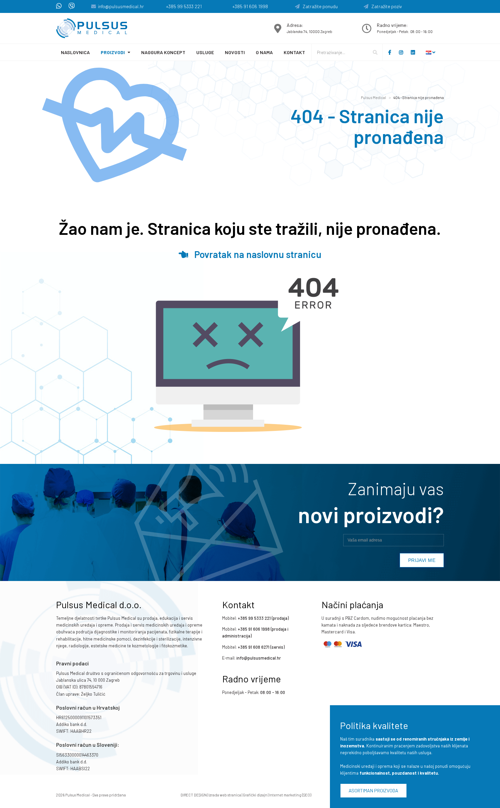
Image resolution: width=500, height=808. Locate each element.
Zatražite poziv (385, 6)
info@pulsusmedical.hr (121, 6)
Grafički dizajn (255, 795)
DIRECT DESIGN (194, 795)
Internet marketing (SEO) (290, 795)
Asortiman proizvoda (373, 790)
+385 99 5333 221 (184, 6)
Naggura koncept (163, 52)
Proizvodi (113, 52)
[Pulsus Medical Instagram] (403, 52)
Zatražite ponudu (319, 6)
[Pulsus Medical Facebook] (389, 52)
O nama (264, 52)
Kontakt (294, 52)
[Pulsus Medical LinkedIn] (415, 52)
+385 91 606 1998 (250, 6)
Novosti (235, 52)
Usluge (205, 52)
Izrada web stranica (225, 795)
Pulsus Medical (373, 97)
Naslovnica (75, 52)
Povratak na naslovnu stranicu (254, 254)
